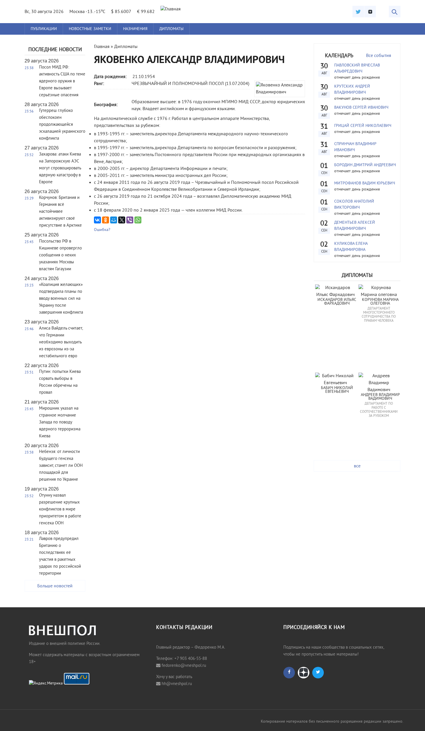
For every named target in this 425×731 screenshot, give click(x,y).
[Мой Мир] (113, 219)
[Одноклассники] (105, 219)
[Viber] (129, 219)
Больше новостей (55, 586)
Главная (102, 47)
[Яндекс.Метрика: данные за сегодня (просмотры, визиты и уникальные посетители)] (46, 683)
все (357, 466)
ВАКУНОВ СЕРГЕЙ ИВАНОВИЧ (361, 107)
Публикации (44, 29)
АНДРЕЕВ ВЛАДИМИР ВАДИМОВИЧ (381, 397)
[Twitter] (358, 11)
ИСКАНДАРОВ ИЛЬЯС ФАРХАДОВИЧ (337, 302)
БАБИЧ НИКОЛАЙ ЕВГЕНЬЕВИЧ (337, 390)
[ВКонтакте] (97, 219)
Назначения (135, 29)
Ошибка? (102, 229)
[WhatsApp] (137, 219)
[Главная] (170, 9)
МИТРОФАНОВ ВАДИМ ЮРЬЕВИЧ (364, 183)
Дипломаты (171, 29)
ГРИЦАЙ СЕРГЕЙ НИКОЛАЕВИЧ (362, 125)
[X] (121, 219)
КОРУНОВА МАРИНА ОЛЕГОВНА (381, 302)
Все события (378, 56)
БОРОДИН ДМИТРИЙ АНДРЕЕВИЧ (365, 165)
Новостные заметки (90, 29)
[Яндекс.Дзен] (370, 11)
